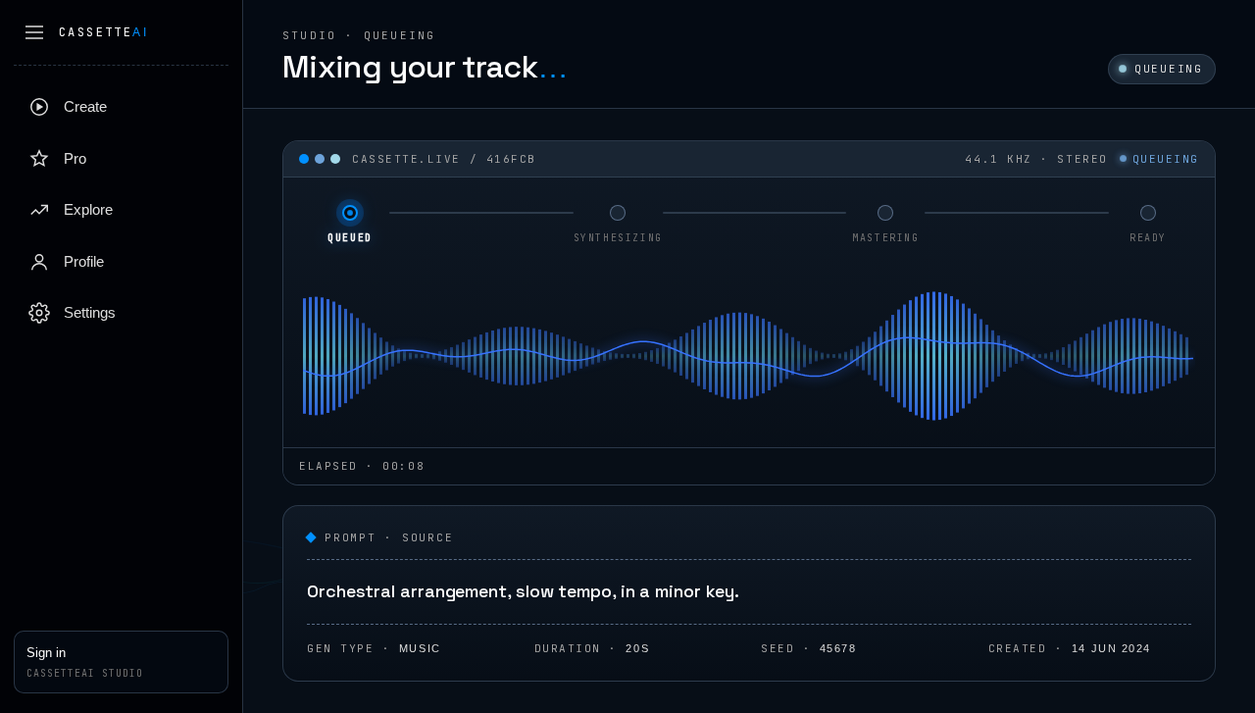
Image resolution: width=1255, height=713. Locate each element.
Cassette (103, 32)
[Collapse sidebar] (34, 32)
